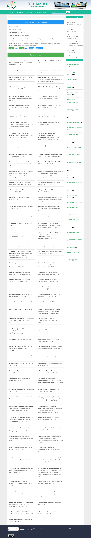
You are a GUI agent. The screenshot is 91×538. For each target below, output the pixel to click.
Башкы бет (12, 12)
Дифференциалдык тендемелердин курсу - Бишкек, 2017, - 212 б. (49, 428)
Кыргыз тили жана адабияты (74, 24)
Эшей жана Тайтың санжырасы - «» (49, 147)
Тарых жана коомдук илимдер (74, 41)
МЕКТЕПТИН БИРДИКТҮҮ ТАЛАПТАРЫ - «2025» (21, 71)
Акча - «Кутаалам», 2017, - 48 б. (20, 191)
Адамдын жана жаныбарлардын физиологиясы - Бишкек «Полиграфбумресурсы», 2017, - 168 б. (21, 419)
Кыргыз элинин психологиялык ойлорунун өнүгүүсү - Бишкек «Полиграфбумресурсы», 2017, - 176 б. (50, 409)
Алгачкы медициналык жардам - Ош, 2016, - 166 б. (19, 379)
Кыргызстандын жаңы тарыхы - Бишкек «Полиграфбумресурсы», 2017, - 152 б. (21, 245)
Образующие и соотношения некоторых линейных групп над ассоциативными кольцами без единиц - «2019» (21, 125)
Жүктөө (31, 48)
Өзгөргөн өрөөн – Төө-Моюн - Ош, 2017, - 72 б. (50, 357)
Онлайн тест (46, 12)
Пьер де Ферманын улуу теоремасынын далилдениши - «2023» (20, 78)
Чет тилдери (70, 29)
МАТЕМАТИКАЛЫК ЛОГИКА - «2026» (50, 61)
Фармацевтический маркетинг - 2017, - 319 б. (49, 208)
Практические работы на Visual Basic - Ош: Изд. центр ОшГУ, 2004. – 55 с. (50, 155)
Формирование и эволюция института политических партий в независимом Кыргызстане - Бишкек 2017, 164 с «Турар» (50, 439)
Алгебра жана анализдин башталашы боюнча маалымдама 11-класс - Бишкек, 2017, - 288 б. (20, 265)
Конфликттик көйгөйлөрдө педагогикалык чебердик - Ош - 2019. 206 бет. (21, 163)
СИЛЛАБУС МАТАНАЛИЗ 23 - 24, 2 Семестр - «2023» (48, 97)
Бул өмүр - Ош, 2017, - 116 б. (21, 398)
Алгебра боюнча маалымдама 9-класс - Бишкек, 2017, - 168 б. (20, 273)
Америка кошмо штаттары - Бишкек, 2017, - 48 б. (19, 198)
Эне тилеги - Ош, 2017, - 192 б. (20, 309)
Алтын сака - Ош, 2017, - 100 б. (20, 339)
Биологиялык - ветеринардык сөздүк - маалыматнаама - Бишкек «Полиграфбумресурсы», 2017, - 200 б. (21, 254)
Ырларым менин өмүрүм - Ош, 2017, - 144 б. (48, 329)
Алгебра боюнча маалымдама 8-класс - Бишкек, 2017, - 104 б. (20, 280)
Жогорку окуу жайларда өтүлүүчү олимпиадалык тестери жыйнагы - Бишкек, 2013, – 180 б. (21, 470)
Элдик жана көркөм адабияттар (75, 45)
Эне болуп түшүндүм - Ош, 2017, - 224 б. (21, 364)
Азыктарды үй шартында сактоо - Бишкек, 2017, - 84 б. (49, 280)
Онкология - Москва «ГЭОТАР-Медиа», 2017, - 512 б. (20, 224)
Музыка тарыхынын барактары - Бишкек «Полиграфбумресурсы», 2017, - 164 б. (21, 408)
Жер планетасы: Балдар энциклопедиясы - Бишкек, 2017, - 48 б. (50, 199)
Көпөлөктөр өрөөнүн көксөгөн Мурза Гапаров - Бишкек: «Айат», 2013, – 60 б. (20, 348)
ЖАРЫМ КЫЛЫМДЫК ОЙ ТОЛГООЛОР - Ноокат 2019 (21, 147)
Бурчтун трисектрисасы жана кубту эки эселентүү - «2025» (49, 71)
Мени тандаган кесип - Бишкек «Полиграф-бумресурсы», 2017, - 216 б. (50, 288)
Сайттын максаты (21, 12)
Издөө (68, 12)
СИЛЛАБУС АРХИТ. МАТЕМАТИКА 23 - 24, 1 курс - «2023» (21, 116)
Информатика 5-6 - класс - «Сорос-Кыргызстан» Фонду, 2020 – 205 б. (49, 136)
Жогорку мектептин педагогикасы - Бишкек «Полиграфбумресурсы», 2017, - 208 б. (50, 235)
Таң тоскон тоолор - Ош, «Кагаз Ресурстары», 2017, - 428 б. (49, 295)
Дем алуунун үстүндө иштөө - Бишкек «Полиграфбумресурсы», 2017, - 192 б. (21, 438)
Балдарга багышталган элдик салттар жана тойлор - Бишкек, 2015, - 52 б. (50, 348)
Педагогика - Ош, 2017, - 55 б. (48, 301)
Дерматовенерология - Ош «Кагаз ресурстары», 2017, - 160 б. (50, 449)
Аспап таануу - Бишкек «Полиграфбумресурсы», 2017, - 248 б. (48, 245)
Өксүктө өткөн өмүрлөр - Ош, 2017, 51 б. (21, 390)
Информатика (70, 50)
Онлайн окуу (39, 48)
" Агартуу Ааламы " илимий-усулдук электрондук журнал (74, 56)
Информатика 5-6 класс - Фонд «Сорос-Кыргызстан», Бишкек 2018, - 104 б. (21, 174)
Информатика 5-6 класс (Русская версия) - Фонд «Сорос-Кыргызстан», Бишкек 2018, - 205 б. (50, 174)
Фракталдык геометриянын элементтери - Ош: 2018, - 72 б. (21, 183)
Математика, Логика (72, 20)
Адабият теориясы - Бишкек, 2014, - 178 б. (20, 372)
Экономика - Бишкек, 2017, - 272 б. (21, 288)
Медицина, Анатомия (72, 36)
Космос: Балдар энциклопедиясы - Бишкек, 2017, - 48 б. (21, 207)
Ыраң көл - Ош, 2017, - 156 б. (20, 356)
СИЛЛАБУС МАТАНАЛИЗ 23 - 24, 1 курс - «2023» (48, 116)
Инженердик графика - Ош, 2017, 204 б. (49, 512)
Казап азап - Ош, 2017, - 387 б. (21, 302)
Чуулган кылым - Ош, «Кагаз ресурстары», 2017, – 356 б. (20, 295)
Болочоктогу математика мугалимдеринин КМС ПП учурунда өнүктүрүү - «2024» (50, 79)
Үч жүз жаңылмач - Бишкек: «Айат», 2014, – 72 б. (49, 340)
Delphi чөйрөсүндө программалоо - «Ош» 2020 (21, 88)
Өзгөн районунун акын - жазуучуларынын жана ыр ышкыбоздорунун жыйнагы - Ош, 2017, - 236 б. (20, 331)
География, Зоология (72, 38)
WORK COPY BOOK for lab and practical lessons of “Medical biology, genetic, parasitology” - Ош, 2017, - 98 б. (50, 311)
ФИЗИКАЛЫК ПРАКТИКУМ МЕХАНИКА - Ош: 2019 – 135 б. (49, 163)
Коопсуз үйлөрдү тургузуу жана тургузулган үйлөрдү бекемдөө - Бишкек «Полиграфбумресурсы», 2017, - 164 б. (21, 429)
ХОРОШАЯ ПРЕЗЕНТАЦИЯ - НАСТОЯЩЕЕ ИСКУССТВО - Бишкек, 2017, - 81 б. (21, 512)
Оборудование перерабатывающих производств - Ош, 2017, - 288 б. (50, 320)
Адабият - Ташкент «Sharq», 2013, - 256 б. (48, 372)
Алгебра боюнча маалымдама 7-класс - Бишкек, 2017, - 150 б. (49, 273)
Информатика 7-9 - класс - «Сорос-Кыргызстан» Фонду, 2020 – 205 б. (21, 135)
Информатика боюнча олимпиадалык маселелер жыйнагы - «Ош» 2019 (21, 98)
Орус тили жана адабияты (73, 27)
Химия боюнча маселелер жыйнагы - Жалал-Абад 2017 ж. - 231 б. (50, 482)
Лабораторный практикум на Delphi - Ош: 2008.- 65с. (21, 155)
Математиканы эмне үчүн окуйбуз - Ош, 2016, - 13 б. (20, 520)
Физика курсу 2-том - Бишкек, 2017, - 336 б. (21, 217)
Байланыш (30, 12)
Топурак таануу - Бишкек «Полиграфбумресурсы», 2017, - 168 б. (48, 418)
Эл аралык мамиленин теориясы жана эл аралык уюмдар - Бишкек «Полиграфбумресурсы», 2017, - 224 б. (49, 225)
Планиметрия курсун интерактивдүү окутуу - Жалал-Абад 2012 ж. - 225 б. (21, 504)
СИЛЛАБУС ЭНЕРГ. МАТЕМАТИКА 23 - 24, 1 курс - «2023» (50, 106)
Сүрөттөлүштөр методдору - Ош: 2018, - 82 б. (49, 183)
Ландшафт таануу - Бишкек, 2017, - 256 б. (49, 217)
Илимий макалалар (72, 48)
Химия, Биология (71, 31)
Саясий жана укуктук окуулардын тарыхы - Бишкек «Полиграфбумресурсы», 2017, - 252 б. (19, 234)
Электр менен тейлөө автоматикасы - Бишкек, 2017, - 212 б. (50, 399)
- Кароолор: (73, 65)
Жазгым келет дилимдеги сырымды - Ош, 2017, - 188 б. (50, 364)
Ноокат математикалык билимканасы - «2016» (48, 123)
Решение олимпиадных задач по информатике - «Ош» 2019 (49, 89)
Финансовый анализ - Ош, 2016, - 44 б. (49, 503)
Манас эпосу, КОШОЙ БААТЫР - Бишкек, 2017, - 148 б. (20, 448)
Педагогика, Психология (73, 34)
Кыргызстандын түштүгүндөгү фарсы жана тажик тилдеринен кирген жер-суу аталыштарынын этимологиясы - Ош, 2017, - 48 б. (50, 381)
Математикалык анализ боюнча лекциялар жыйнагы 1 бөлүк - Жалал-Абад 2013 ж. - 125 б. (50, 494)
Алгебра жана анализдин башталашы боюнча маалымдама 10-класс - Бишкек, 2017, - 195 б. (50, 265)
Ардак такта (38, 12)
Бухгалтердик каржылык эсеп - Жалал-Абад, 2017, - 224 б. (50, 252)
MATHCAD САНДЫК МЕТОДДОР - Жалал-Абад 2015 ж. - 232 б (21, 493)
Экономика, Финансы (72, 43)
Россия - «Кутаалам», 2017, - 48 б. (50, 191)
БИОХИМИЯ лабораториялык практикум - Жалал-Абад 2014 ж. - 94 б (21, 483)
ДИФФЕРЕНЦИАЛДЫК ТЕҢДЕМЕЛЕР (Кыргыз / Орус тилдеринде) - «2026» (20, 62)
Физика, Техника (20, 17)
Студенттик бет (71, 52)
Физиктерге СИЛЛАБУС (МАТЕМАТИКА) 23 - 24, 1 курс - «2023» (19, 107)
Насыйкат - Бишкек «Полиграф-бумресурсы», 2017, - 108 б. (21, 458)
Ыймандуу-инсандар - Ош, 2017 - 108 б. (48, 390)
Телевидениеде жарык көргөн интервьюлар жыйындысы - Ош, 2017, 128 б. (21, 320)
